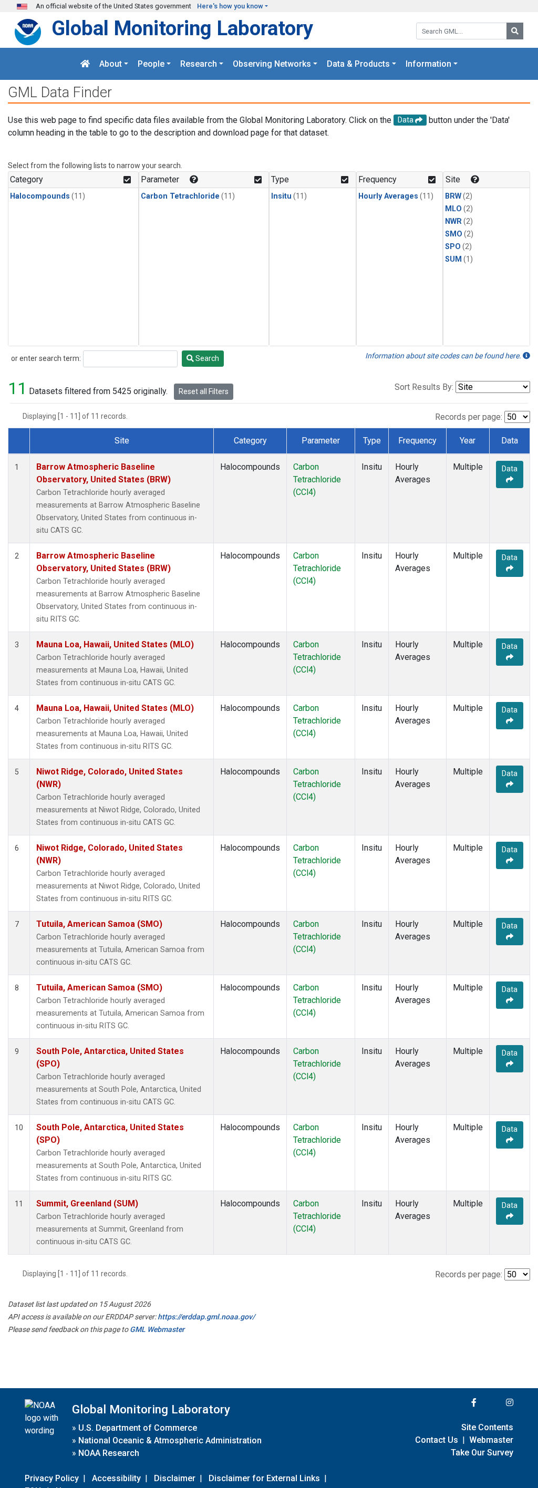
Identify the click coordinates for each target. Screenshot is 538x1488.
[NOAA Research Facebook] (459, 1403)
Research (198, 64)
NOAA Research (108, 1453)
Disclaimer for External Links (264, 1478)
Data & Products (358, 64)
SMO (453, 234)
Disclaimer (174, 1478)
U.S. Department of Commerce (137, 1428)
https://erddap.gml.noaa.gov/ (206, 1317)
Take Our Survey (482, 1453)
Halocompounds (40, 196)
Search (206, 358)
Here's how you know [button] (230, 6)
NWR (453, 221)
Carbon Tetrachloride (180, 196)
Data (510, 468)
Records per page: (468, 417)
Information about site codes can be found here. (444, 356)
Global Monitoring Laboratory (182, 28)
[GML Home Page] (85, 64)
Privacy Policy (52, 1478)
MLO (453, 208)
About (110, 64)
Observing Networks (272, 64)
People (151, 64)
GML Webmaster (157, 1329)
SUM (453, 259)
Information (428, 64)
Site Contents (487, 1427)
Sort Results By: (424, 387)
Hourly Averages (388, 196)
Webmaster (491, 1440)
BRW (453, 196)
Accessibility (116, 1478)
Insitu (281, 196)
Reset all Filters (204, 391)
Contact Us (436, 1440)
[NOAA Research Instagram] (496, 1403)
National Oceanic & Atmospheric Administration (170, 1440)
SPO (453, 246)
